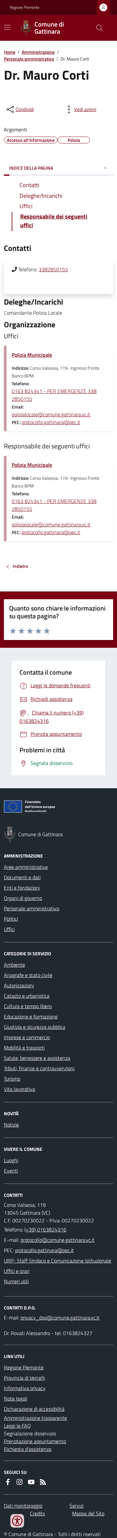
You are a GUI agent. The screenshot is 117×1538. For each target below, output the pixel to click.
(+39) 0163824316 (45, 1229)
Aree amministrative (26, 867)
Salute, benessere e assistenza (37, 1058)
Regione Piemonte (24, 7)
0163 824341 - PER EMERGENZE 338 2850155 (54, 395)
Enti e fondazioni (22, 888)
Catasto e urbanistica (26, 996)
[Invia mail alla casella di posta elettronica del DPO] (59, 1317)
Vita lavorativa (19, 1089)
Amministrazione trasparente (35, 1418)
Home (9, 52)
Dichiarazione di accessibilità (34, 1409)
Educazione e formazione (31, 1016)
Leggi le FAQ (17, 1426)
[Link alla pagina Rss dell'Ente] (43, 1482)
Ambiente (14, 965)
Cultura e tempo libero (28, 1006)
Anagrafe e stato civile (28, 975)
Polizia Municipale (32, 355)
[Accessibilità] (17, 1521)
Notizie (11, 1124)
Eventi (11, 1170)
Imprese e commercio (27, 1037)
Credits (37, 1513)
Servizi (77, 1506)
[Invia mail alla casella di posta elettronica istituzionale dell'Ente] (57, 1240)
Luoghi (11, 1160)
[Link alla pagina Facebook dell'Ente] (8, 1482)
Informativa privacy (25, 1388)
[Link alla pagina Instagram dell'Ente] (19, 1482)
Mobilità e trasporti (24, 1047)
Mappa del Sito (88, 1513)
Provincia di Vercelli (24, 1378)
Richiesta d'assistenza (27, 1449)
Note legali (15, 1398)
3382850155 (53, 269)
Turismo (12, 1079)
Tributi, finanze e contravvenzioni (39, 1068)
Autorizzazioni (19, 985)
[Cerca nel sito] (96, 28)
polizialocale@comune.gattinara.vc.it (51, 414)
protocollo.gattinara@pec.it (50, 422)
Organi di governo (23, 898)
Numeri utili (16, 1281)
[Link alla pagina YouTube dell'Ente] (31, 1482)
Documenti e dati (22, 877)
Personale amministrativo (29, 58)
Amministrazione (38, 52)
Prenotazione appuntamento (35, 1441)
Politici (11, 919)
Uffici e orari (16, 1271)
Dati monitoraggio (23, 1506)
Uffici (9, 929)
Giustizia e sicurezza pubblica (34, 1027)
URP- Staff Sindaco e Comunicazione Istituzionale (57, 1260)
